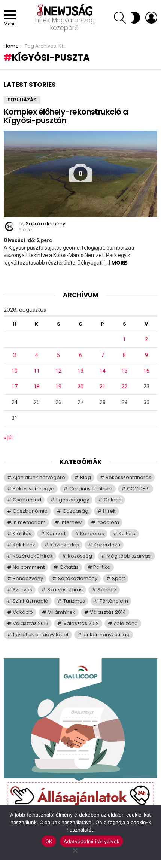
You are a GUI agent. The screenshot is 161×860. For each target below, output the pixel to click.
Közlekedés (64, 544)
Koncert (56, 533)
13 (80, 371)
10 (15, 371)
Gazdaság (75, 511)
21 (103, 387)
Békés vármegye (33, 488)
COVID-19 (138, 488)
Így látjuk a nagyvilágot (41, 634)
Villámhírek (61, 612)
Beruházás (22, 99)
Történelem (114, 600)
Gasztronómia (30, 511)
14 (103, 371)
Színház (106, 589)
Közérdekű (107, 544)
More (119, 262)
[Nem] (74, 849)
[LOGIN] (151, 17)
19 (58, 387)
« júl (8, 437)
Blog (85, 477)
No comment (29, 567)
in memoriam (29, 522)
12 (58, 371)
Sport (118, 578)
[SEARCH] (120, 17)
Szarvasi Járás (65, 589)
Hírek (109, 511)
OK (48, 841)
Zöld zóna (125, 623)
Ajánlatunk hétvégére (39, 477)
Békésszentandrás (128, 477)
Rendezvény (28, 578)
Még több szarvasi (129, 555)
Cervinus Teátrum (90, 488)
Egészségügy (72, 499)
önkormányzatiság (106, 634)
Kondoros (92, 533)
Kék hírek (24, 544)
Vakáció (23, 612)
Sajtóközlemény (77, 578)
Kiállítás (22, 533)
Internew (71, 522)
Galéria (113, 499)
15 (124, 371)
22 (124, 387)
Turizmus (74, 600)
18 (37, 387)
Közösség (80, 555)
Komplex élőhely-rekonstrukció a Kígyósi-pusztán (66, 116)
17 (15, 387)
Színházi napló (30, 600)
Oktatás (69, 567)
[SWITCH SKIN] (136, 17)
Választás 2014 (108, 612)
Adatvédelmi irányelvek (92, 841)
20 (80, 387)
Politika (101, 567)
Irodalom (108, 522)
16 (146, 371)
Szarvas (22, 589)
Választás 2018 (30, 623)
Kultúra (127, 533)
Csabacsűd (27, 499)
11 (37, 371)
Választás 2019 (81, 623)
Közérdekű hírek (33, 555)
